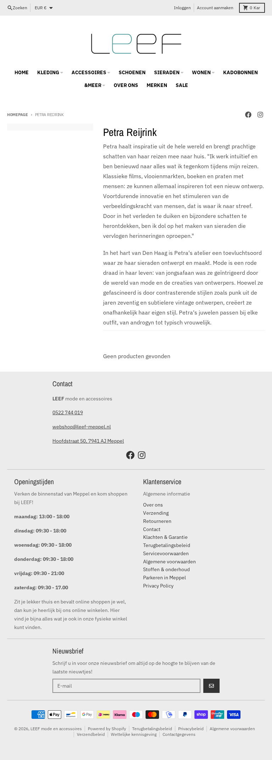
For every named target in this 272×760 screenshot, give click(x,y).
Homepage (17, 114)
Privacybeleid (191, 728)
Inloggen (182, 7)
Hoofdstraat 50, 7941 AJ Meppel (88, 441)
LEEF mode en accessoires (56, 728)
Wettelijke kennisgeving (134, 734)
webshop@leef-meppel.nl (81, 426)
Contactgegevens (179, 734)
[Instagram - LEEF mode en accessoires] (260, 114)
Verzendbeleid (91, 734)
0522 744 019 (67, 412)
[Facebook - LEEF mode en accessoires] (248, 114)
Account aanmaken (215, 7)
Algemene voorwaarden (232, 728)
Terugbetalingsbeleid (152, 728)
